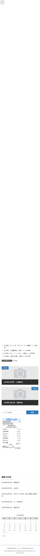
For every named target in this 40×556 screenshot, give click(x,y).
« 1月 (3, 536)
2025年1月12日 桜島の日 (11, 507)
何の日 (15, 361)
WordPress (13, 551)
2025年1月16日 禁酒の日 (11, 482)
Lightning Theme (23, 551)
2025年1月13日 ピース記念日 (12, 502)
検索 (32, 412)
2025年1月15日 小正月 (10, 488)
